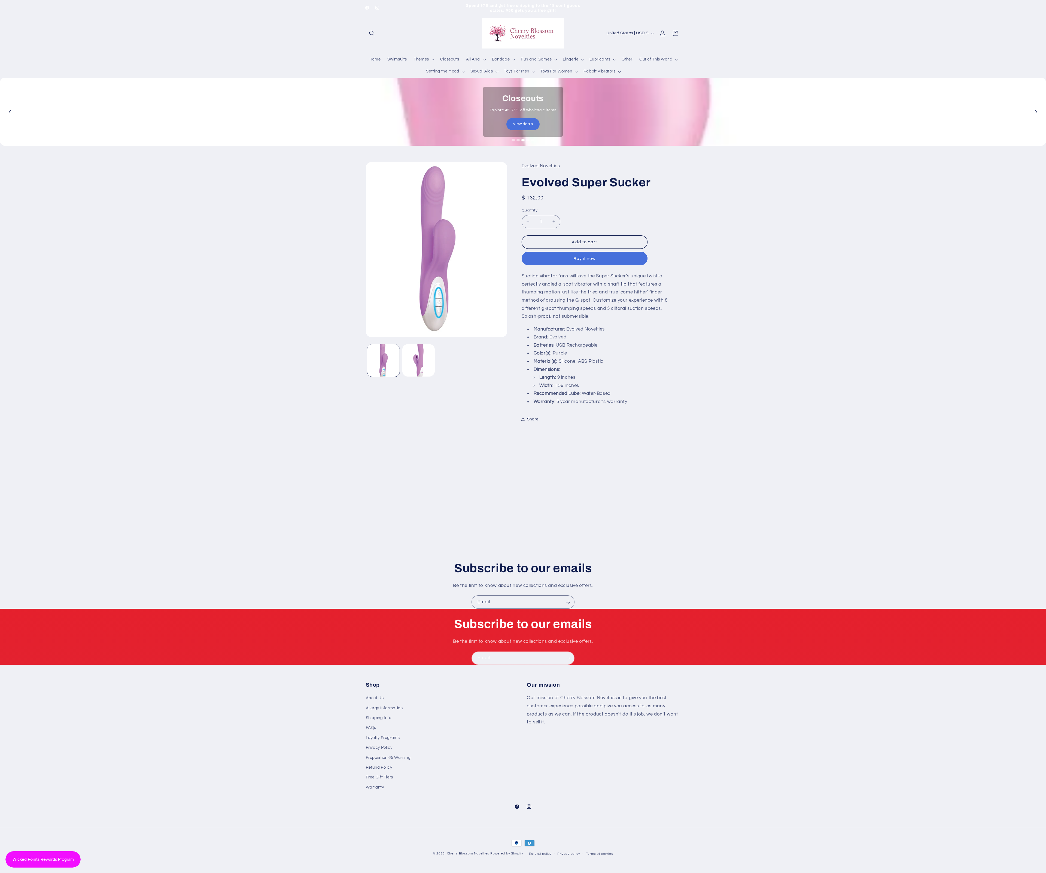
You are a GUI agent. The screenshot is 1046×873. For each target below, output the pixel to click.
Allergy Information (384, 708)
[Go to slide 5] (532, 140)
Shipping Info (378, 718)
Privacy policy (568, 853)
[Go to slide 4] (528, 140)
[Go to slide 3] (523, 140)
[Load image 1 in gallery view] (383, 360)
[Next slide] (1036, 111)
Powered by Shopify (506, 853)
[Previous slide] (9, 111)
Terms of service (599, 853)
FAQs (371, 728)
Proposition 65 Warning (388, 758)
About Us (375, 698)
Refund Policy (379, 767)
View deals (523, 124)
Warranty (375, 787)
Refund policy (540, 853)
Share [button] (533, 419)
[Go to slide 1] (513, 140)
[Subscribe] (568, 602)
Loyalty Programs (383, 738)
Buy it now (584, 258)
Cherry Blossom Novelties (468, 853)
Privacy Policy (379, 747)
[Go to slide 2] (518, 140)
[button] (372, 33)
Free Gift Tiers (379, 777)
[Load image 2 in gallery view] (418, 360)
